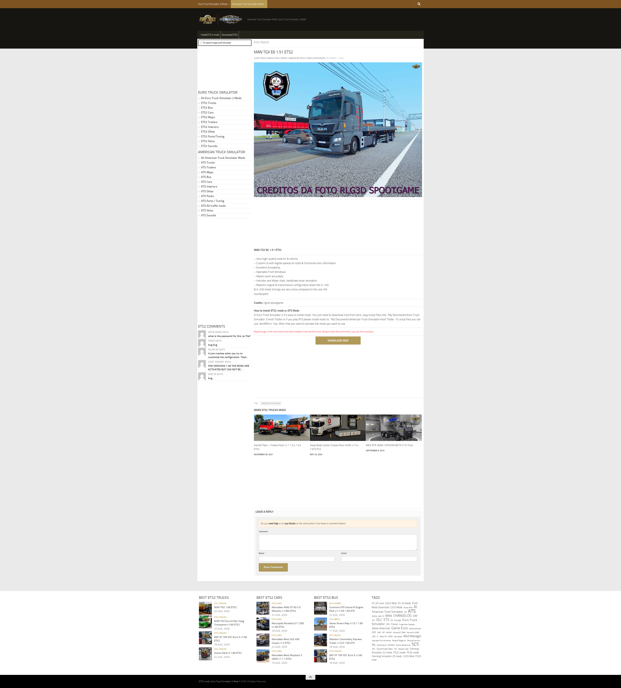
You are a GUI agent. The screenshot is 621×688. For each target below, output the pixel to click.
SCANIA (391, 645)
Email (344, 553)
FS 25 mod (378, 603)
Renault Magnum (399, 640)
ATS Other (207, 191)
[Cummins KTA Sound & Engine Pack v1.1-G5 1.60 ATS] (320, 608)
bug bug (212, 344)
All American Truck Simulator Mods (223, 158)
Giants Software (415, 628)
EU (392, 620)
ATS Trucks (208, 162)
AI (415, 607)
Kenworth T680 (399, 632)
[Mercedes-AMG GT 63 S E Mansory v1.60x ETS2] (262, 608)
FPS (388, 624)
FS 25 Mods (404, 603)
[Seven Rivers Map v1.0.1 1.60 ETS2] (320, 624)
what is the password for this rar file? (229, 336)
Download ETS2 (230, 34)
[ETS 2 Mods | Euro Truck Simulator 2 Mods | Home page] (221, 19)
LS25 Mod (408, 656)
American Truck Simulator (387, 612)
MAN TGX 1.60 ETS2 (225, 607)
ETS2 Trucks (261, 42)
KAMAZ (389, 632)
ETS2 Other (208, 131)
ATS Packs (207, 196)
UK (395, 649)
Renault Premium (413, 641)
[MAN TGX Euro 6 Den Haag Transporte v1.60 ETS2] (205, 621)
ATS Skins (207, 210)
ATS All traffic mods (213, 206)
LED (373, 636)
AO (405, 612)
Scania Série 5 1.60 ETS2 (228, 652)
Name (262, 553)
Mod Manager (412, 636)
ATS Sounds (208, 215)
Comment (264, 531)
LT (377, 637)
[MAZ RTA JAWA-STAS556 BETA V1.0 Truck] (394, 428)
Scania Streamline (403, 645)
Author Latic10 (378, 616)
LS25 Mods (396, 607)
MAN (390, 636)
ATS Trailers (208, 167)
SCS (415, 644)
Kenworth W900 (413, 632)
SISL (373, 649)
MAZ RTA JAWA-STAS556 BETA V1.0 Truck (389, 445)
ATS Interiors (209, 186)
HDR (379, 632)
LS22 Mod (391, 603)
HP (383, 632)
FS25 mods (413, 652)
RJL (374, 644)
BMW (388, 616)
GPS (374, 632)
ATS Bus (206, 177)
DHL (373, 620)
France (394, 624)
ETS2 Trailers (209, 122)
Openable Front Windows (270, 403)
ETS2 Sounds (209, 146)
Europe (397, 620)
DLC (379, 620)
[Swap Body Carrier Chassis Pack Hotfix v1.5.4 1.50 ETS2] (338, 428)
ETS (386, 620)
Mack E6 (383, 636)
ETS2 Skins (208, 141)
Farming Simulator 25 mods (387, 656)
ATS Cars (206, 182)
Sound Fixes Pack (385, 649)
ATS (412, 611)
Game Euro (399, 628)
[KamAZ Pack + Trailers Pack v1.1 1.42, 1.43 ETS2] (282, 428)
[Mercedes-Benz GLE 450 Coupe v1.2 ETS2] (262, 640)
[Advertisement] (338, 225)
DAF (415, 615)
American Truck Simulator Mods (248, 4)
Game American (381, 628)
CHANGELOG (402, 616)
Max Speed (398, 636)
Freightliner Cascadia (406, 624)
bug (210, 378)
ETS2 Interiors (210, 127)
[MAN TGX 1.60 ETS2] (205, 608)
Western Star (403, 649)
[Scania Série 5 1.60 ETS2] (205, 653)
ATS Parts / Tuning (212, 201)
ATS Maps (207, 172)
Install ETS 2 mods (210, 34)
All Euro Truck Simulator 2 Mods (221, 98)
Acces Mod (408, 607)
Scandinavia (382, 645)
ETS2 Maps (208, 117)
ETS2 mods (204, 681)
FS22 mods (399, 652)
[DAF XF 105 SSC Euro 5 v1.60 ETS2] (205, 637)
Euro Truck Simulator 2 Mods (212, 4)
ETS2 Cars (207, 112)
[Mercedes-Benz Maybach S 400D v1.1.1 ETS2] (262, 655)
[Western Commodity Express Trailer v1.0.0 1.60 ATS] (320, 640)
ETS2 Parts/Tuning (212, 136)
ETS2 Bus (207, 107)
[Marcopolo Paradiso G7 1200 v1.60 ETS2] (262, 624)
